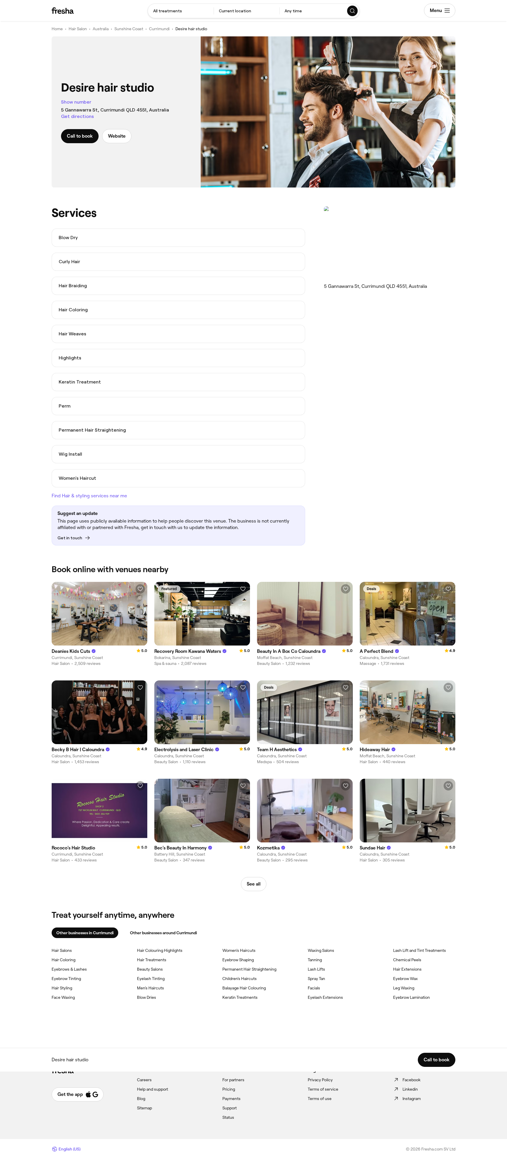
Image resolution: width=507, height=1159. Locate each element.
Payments (231, 1098)
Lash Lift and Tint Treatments (419, 950)
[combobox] (181, 11)
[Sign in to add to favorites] (140, 589)
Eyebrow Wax (405, 978)
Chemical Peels (407, 959)
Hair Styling (62, 988)
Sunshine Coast (128, 28)
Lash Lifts (316, 969)
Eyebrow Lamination (411, 997)
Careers (144, 1079)
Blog (141, 1098)
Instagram (412, 1098)
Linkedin (410, 1089)
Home (57, 28)
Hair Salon (78, 28)
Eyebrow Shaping (238, 959)
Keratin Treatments (240, 997)
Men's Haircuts (150, 988)
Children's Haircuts (239, 978)
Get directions (77, 116)
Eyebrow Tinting (66, 978)
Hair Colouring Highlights (159, 950)
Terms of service (323, 1089)
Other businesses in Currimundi (85, 932)
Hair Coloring (63, 959)
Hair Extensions (407, 969)
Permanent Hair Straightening (249, 969)
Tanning (315, 959)
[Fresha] (63, 11)
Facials (314, 988)
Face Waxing (63, 997)
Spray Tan (316, 978)
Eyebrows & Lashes (69, 969)
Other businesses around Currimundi (163, 932)
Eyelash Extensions (325, 997)
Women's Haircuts (239, 950)
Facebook (411, 1079)
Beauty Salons (150, 969)
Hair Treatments (151, 959)
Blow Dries (146, 997)
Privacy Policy (320, 1079)
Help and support (152, 1089)
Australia (101, 28)
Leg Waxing (403, 988)
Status (228, 1117)
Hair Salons (62, 950)
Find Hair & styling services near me (89, 495)
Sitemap (144, 1108)
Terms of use (320, 1098)
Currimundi (159, 28)
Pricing (228, 1089)
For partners (233, 1079)
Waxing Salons (321, 950)
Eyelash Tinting (151, 978)
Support (229, 1108)
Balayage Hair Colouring (244, 988)
